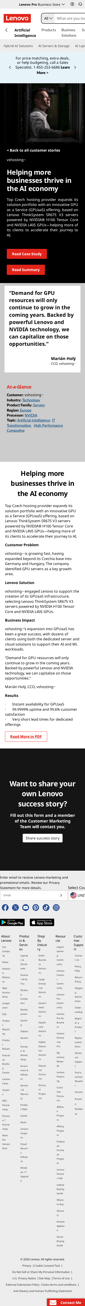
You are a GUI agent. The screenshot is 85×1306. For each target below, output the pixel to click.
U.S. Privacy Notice (24, 1278)
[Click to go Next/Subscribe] (61, 895)
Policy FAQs (78, 968)
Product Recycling (6, 1027)
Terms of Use (61, 1278)
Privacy (26, 1266)
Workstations (24, 1011)
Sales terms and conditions (59, 1285)
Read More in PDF (26, 736)
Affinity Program (60, 1131)
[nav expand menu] (6, 30)
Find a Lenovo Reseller (79, 1079)
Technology (31, 400)
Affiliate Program (60, 1113)
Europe (25, 410)
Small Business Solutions (42, 964)
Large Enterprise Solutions (42, 988)
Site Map (44, 1278)
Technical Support (78, 1059)
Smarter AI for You (24, 979)
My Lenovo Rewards (60, 1059)
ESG (4, 1014)
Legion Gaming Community (60, 955)
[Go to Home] (17, 18)
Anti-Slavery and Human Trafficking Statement (42, 1291)
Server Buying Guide (60, 1241)
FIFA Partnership (6, 1105)
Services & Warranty (24, 1092)
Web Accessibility (6, 992)
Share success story (43, 838)
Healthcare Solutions (42, 1029)
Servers (39, 405)
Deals (23, 1122)
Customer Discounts (60, 1094)
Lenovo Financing (60, 1076)
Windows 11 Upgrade (24, 1174)
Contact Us (78, 957)
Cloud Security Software (24, 1152)
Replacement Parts (78, 1042)
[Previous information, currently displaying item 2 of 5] (10, 67)
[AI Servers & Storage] (71, 46)
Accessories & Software (24, 1072)
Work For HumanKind (6, 1142)
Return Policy (78, 979)
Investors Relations (6, 975)
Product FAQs (24, 1107)
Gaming (23, 1022)
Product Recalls (6, 1044)
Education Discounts (42, 1072)
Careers (6, 1092)
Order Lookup (79, 1009)
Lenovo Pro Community (60, 1001)
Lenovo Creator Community (60, 979)
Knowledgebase (61, 1226)
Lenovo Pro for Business (60, 1020)
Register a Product (78, 1025)
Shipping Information (79, 995)
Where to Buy (60, 1202)
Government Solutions (42, 1009)
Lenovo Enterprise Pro (60, 1040)
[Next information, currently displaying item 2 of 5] (75, 67)
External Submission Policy (22, 1285)
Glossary (60, 1213)
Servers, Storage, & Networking (24, 1048)
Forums (79, 1092)
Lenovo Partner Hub (60, 1174)
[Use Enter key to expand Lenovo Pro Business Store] (63, 4)
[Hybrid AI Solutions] (34, 46)
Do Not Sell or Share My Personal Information (41, 1272)
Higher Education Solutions (42, 1050)
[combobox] (48, 18)
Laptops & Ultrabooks (24, 962)
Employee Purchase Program (61, 1152)
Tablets (24, 1031)
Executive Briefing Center (6, 1064)
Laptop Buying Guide (60, 1189)
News (5, 962)
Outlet (23, 1115)
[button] (72, 4)
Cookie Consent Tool (47, 1266)
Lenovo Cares (6, 1081)
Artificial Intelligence (33, 420)
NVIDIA (31, 415)
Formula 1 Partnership (6, 1122)
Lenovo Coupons (24, 1133)
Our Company (6, 951)
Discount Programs (42, 1092)
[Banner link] (42, 62)
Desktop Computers (24, 997)
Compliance (6, 1005)
